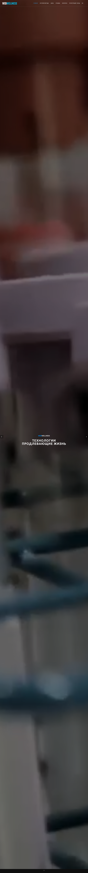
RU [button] (82, 3)
